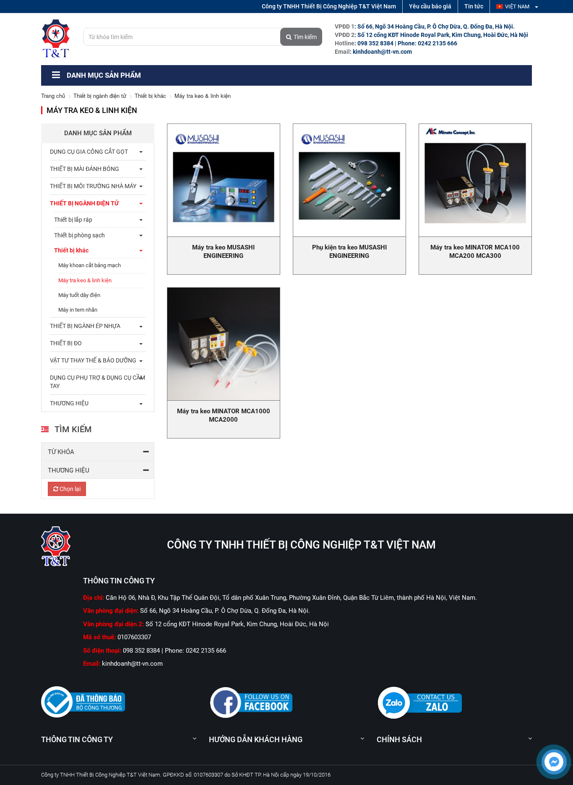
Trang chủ (53, 96)
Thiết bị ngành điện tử (99, 96)
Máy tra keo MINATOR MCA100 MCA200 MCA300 (475, 252)
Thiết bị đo (66, 343)
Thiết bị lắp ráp (73, 219)
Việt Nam (518, 6)
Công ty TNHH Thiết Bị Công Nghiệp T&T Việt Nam (329, 6)
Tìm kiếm (305, 37)
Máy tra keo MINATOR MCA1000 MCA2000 (223, 415)
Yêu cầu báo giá (430, 6)
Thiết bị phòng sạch (79, 235)
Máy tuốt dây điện (79, 295)
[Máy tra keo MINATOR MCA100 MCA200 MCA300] (475, 180)
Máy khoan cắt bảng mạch (89, 265)
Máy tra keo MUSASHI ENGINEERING (223, 252)
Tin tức (473, 6)
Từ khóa (61, 452)
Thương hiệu (68, 470)
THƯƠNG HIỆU (69, 403)
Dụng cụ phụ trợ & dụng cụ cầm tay (97, 381)
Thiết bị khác (150, 96)
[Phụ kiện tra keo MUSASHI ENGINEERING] (349, 180)
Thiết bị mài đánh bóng (84, 168)
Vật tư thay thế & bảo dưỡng (93, 360)
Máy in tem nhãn (77, 310)
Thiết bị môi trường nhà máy (93, 186)
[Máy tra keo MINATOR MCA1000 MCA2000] (223, 344)
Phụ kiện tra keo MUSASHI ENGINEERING (349, 252)
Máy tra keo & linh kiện (85, 280)
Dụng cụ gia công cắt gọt (89, 151)
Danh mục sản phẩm (103, 75)
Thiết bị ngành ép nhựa (85, 326)
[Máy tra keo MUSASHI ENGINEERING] (223, 180)
